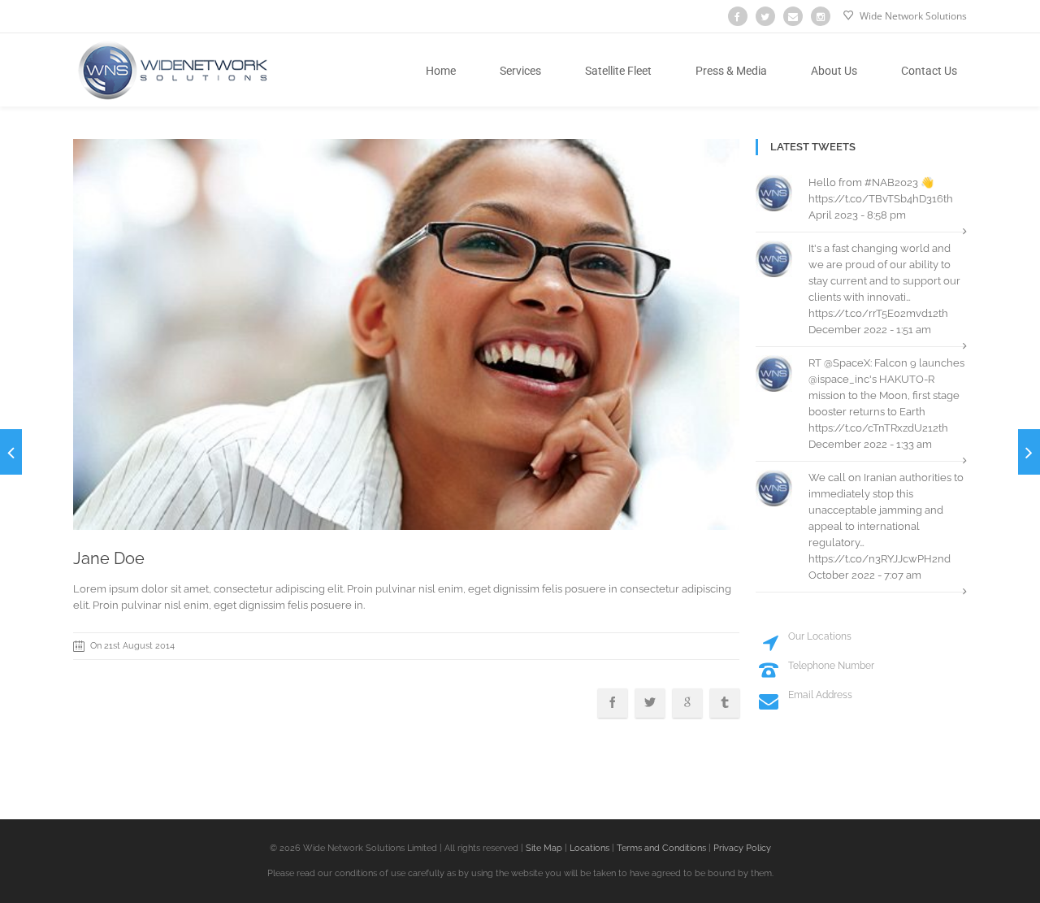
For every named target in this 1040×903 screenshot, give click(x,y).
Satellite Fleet (618, 70)
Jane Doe (109, 558)
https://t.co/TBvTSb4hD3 (870, 199)
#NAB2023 (891, 182)
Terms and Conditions (661, 848)
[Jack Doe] (1029, 452)
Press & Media (731, 70)
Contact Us (929, 70)
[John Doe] (11, 452)
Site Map (542, 848)
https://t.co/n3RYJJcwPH (870, 559)
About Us (834, 70)
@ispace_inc (838, 379)
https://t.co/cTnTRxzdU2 (868, 428)
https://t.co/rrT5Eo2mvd (868, 313)
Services (520, 70)
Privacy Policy (742, 848)
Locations (588, 848)
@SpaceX (847, 363)
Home (441, 70)
